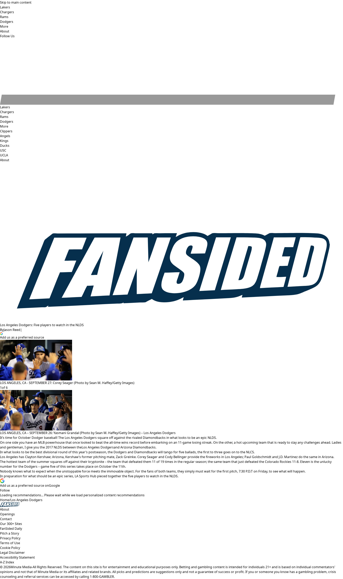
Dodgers (6, 121)
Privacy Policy (10, 538)
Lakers (5, 107)
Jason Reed (12, 330)
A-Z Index (7, 562)
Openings (7, 514)
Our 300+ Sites (11, 524)
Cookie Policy (10, 548)
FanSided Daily (11, 528)
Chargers (7, 112)
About (4, 160)
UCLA (4, 155)
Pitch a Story (9, 533)
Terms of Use (10, 543)
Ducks (4, 145)
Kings (4, 141)
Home (4, 500)
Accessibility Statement (17, 557)
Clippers (6, 131)
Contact (6, 519)
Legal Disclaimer (12, 552)
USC (3, 150)
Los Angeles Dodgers (98, 447)
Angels (5, 136)
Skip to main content (15, 2)
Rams (4, 117)
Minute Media (21, 567)
